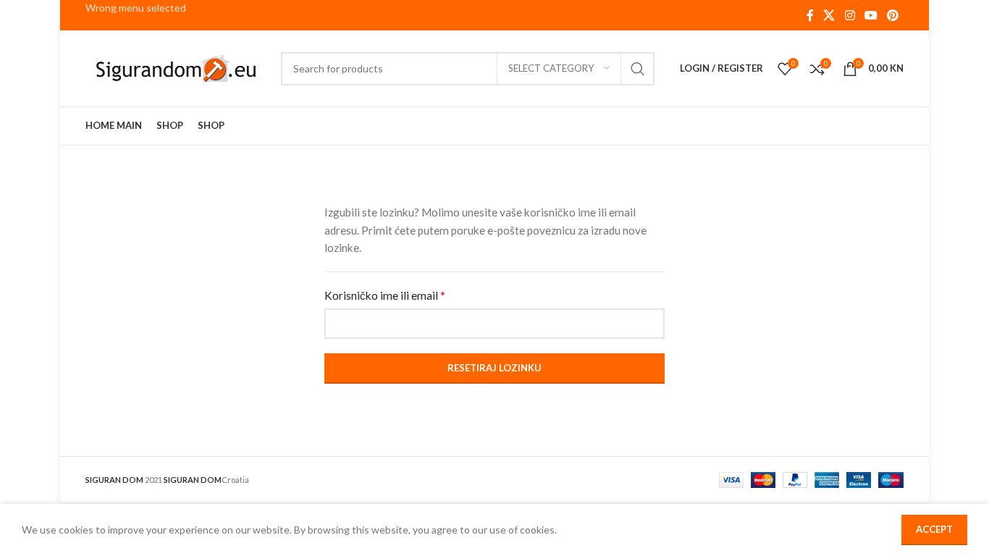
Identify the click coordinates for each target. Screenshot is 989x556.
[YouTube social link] (870, 15)
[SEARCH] (638, 68)
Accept (934, 529)
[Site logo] (175, 67)
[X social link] (829, 15)
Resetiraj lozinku (494, 368)
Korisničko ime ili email (384, 295)
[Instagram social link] (849, 15)
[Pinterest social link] (893, 15)
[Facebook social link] (809, 15)
